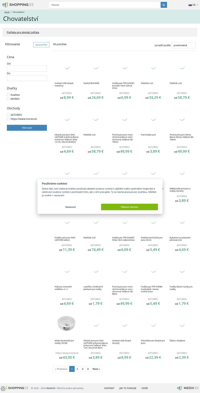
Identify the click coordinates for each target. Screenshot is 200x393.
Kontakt (109, 388)
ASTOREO (16, 115)
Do (8, 73)
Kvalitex (15, 95)
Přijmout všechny (129, 207)
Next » (96, 369)
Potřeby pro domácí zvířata (23, 32)
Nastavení (70, 207)
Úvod (6, 12)
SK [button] (194, 5)
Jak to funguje (127, 388)
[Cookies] (3, 389)
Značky (12, 88)
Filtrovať (27, 127)
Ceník (144, 388)
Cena (10, 57)
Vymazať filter (41, 44)
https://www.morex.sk (24, 119)
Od (8, 63)
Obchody (13, 108)
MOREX (15, 99)
